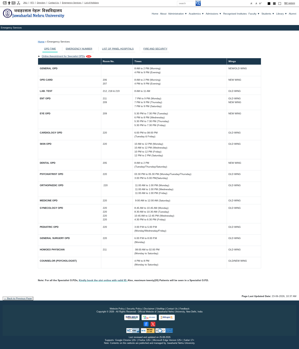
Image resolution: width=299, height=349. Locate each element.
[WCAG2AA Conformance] (148, 330)
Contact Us (53, 3)
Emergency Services (72, 3)
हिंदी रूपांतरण (289, 3)
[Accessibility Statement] (9, 3)
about (163, 13)
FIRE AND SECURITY (155, 48)
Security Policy (134, 308)
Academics (196, 13)
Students (267, 13)
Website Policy (117, 308)
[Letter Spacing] (18, 3)
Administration (177, 13)
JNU (25, 3)
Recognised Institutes (235, 13)
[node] (34, 13)
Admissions (213, 13)
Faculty (254, 13)
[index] (127, 280)
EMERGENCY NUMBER (79, 48)
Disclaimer (149, 308)
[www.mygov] (149, 317)
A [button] (260, 3)
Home (155, 13)
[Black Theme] (269, 3)
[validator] (133, 330)
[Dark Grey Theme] (274, 3)
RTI (32, 3)
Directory (41, 3)
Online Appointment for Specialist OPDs (63, 56)
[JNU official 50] (153, 324)
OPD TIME (50, 48)
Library (281, 13)
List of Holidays (91, 3)
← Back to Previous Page (18, 298)
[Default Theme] (279, 3)
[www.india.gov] (131, 317)
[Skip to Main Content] (5, 2)
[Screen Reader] (14, 2)
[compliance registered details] (164, 330)
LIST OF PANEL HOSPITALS (118, 48)
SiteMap (160, 308)
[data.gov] (167, 317)
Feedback (184, 308)
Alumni (292, 13)
